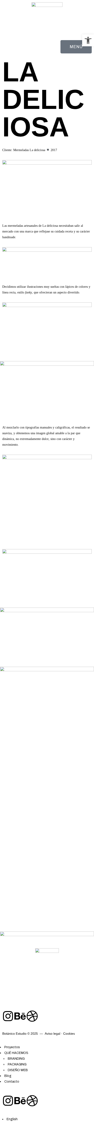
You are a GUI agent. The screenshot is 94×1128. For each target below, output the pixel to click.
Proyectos (12, 1047)
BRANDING (16, 1058)
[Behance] (20, 1016)
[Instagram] (8, 1016)
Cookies (69, 1033)
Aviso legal (52, 1033)
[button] (88, 40)
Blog (7, 1076)
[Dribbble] (32, 1016)
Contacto (11, 1081)
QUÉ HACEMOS (16, 1053)
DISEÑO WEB (18, 1070)
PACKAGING (17, 1064)
